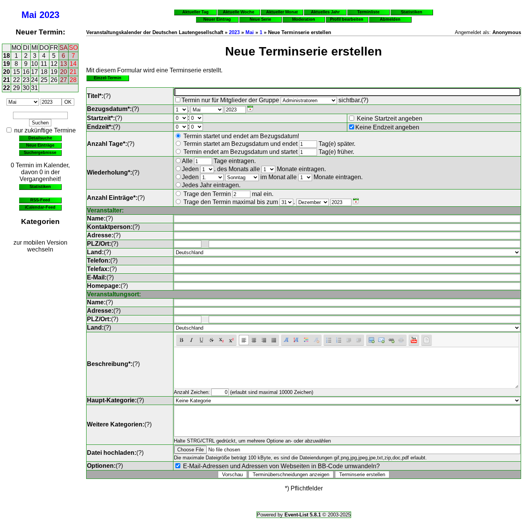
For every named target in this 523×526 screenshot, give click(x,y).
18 (6, 55)
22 (16, 80)
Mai (29, 15)
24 (34, 80)
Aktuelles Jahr (325, 12)
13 (63, 63)
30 (26, 88)
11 (44, 63)
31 (34, 88)
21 (73, 72)
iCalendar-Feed (40, 207)
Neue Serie (260, 19)
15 (16, 72)
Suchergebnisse (40, 152)
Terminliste (368, 12)
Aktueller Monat (282, 12)
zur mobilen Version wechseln (40, 246)
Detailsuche (40, 138)
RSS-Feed (40, 200)
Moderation (303, 19)
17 (34, 72)
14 (73, 63)
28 (73, 80)
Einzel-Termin (107, 77)
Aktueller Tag (195, 12)
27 (63, 80)
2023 (49, 15)
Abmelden (390, 19)
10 (34, 63)
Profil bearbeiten (346, 19)
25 (44, 80)
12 (54, 63)
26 (54, 80)
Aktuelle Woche (238, 12)
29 (16, 88)
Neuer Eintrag (217, 19)
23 (26, 80)
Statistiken (40, 186)
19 (6, 63)
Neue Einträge (40, 145)
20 (6, 72)
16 (26, 72)
